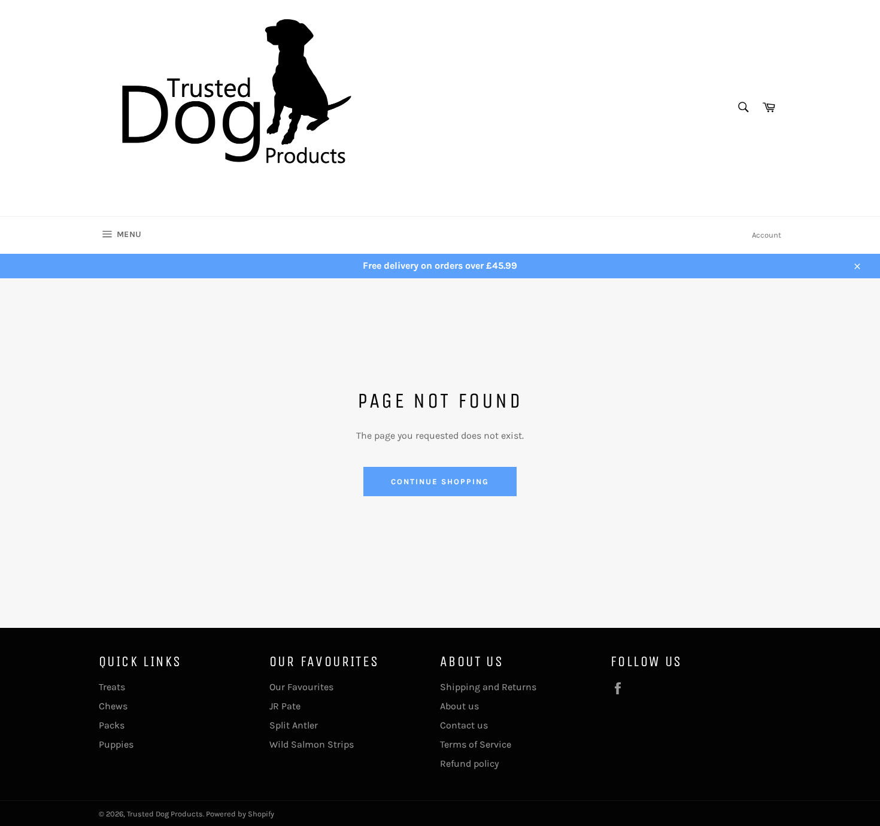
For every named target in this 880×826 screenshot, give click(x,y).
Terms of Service (475, 744)
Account (766, 234)
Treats (112, 687)
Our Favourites (301, 687)
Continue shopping (439, 481)
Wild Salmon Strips (311, 744)
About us (459, 706)
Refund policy (469, 763)
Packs (112, 725)
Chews (113, 706)
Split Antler (293, 725)
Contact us (464, 725)
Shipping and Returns (488, 687)
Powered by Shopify (240, 813)
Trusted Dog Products (165, 813)
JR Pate (285, 706)
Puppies (116, 744)
